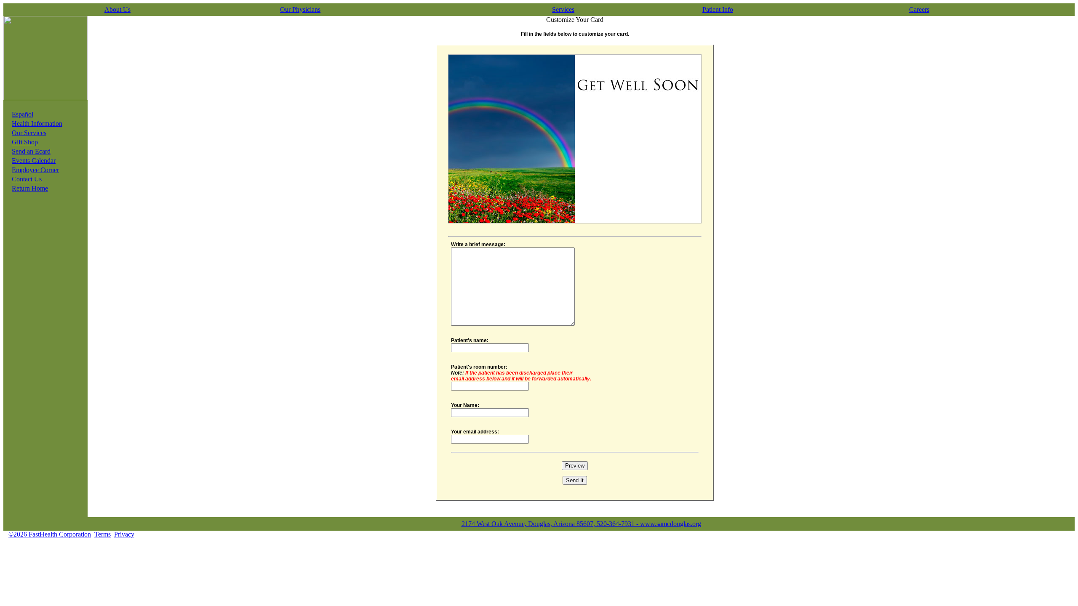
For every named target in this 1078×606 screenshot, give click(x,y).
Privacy (124, 534)
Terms (102, 534)
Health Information (37, 123)
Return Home (30, 188)
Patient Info (717, 9)
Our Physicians (300, 9)
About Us (117, 9)
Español (22, 114)
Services (563, 9)
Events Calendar (34, 160)
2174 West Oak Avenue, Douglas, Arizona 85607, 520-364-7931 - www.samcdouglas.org (581, 523)
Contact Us (27, 179)
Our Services (29, 132)
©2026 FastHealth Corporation (49, 534)
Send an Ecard (31, 151)
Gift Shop (25, 142)
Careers (919, 9)
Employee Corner (35, 169)
